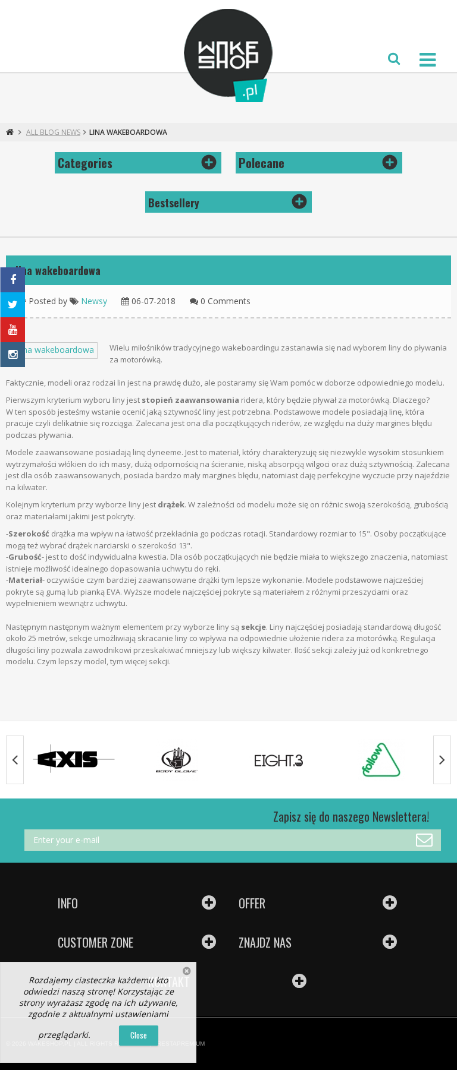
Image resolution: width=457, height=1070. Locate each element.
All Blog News (53, 132)
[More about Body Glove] (177, 760)
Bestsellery (173, 202)
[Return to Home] (10, 132)
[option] (74, 760)
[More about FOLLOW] (381, 760)
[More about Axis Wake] (74, 760)
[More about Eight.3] (279, 760)
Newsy (94, 301)
